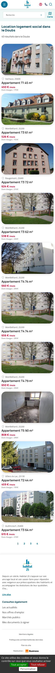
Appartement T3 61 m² (17, 132)
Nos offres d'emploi (13, 612)
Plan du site (26, 645)
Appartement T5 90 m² (17, 430)
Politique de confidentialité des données (26, 640)
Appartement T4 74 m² (17, 281)
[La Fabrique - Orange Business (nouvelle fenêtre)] (32, 651)
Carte (50, 16)
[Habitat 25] (27, 565)
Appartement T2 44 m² (17, 480)
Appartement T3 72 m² (17, 182)
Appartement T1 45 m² (17, 83)
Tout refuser (38, 664)
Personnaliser (28, 669)
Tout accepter (19, 664)
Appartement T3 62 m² (17, 232)
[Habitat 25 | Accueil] (27, 4)
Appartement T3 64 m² (17, 530)
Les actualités (9, 607)
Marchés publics (11, 617)
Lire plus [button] (6, 594)
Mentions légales (26, 634)
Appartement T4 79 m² (17, 381)
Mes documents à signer (15, 622)
